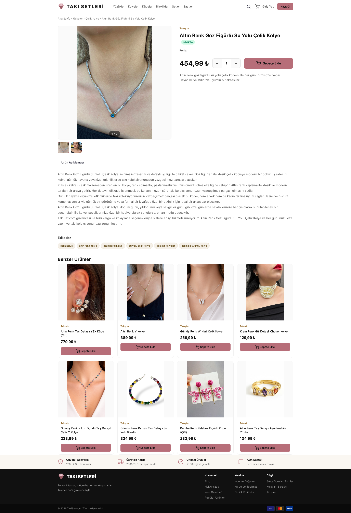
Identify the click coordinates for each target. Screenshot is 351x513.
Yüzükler (119, 6)
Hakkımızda (212, 486)
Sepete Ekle (271, 63)
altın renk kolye (88, 245)
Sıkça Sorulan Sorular (280, 481)
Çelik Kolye (92, 18)
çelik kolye (66, 245)
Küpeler (147, 6)
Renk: (183, 50)
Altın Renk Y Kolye (132, 331)
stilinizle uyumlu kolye (194, 245)
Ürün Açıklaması (72, 162)
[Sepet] (257, 6)
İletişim (271, 492)
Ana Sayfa (64, 18)
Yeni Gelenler (213, 492)
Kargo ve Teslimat (246, 486)
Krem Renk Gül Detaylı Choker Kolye (264, 331)
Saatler (188, 6)
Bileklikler (162, 6)
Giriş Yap (268, 6)
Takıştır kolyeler (166, 245)
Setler (176, 6)
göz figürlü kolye (112, 245)
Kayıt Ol (285, 6)
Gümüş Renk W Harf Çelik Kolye (201, 331)
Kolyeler (133, 6)
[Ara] (248, 6)
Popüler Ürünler (215, 497)
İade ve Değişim (245, 481)
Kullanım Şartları (277, 486)
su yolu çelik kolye (139, 245)
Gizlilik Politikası (244, 492)
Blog (207, 481)
